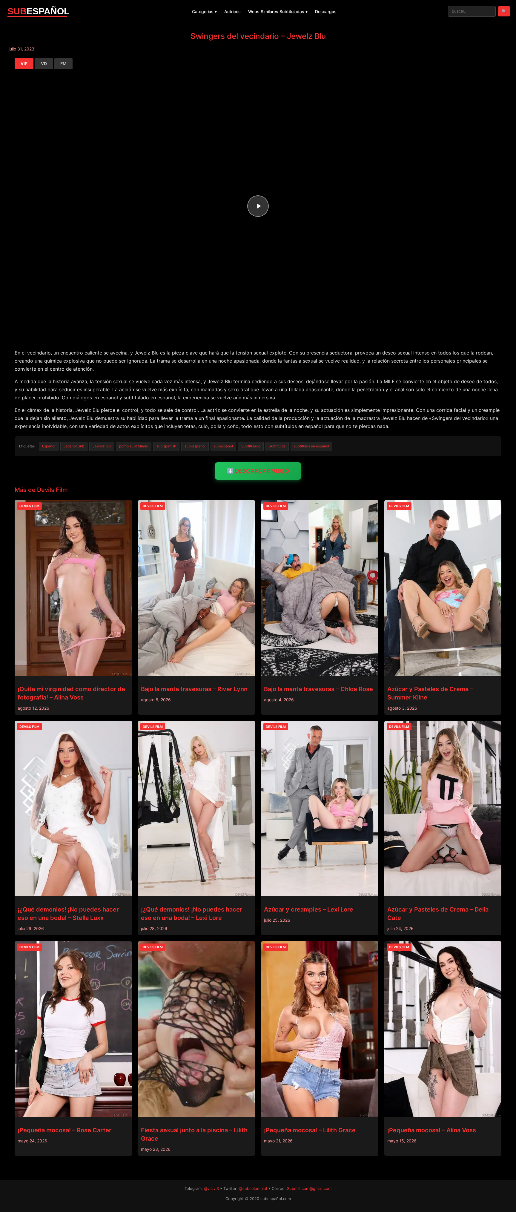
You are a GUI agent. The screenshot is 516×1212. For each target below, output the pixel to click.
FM (63, 63)
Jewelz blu (102, 446)
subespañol (223, 446)
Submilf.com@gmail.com (309, 1188)
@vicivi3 (211, 1188)
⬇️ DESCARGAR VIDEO (258, 471)
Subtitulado (250, 446)
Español (48, 446)
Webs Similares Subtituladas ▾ (278, 11)
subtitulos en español (311, 446)
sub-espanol (195, 446)
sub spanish (166, 446)
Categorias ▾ (204, 11)
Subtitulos (277, 446)
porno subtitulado (133, 446)
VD (44, 63)
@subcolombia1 (253, 1188)
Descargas (326, 11)
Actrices (232, 11)
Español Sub (74, 446)
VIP (24, 63)
